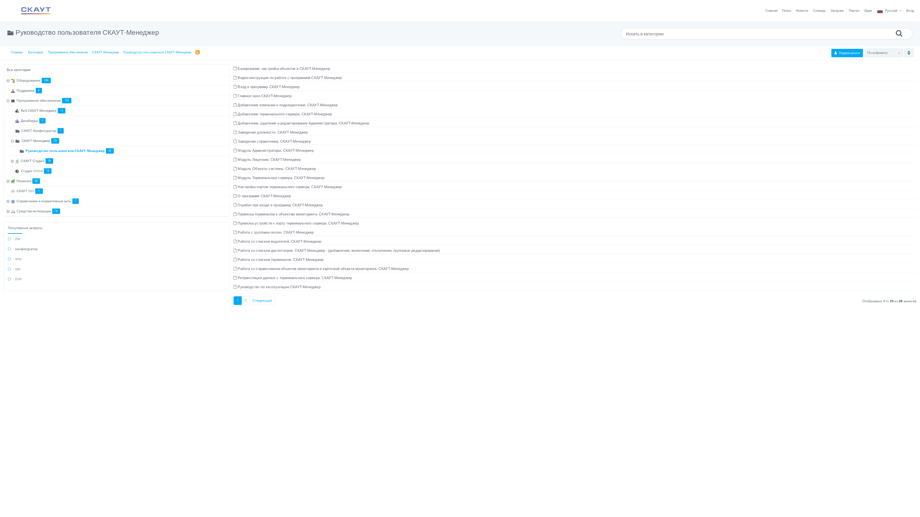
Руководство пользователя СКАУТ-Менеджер (157, 52)
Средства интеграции (37, 211)
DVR (18, 279)
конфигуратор (26, 249)
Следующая (262, 300)
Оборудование (32, 80)
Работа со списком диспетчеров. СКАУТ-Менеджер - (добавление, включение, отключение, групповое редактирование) (338, 250)
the (17, 239)
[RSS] (197, 52)
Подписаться (849, 53)
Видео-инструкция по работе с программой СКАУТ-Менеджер (289, 78)
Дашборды (32, 121)
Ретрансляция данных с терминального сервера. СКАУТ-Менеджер (294, 278)
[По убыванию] (909, 53)
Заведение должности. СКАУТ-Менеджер (272, 132)
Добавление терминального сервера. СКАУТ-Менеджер (284, 114)
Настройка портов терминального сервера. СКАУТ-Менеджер (289, 187)
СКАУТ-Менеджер (105, 52)
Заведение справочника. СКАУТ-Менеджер (274, 141)
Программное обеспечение (68, 52)
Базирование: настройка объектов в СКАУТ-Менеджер (283, 69)
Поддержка (28, 90)
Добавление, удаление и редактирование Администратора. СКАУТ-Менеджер (303, 123)
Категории (35, 52)
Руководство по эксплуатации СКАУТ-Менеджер (279, 287)
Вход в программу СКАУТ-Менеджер (268, 87)
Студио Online (35, 171)
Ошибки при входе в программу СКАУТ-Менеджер (280, 205)
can (18, 269)
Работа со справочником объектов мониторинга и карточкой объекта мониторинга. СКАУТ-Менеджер (323, 269)
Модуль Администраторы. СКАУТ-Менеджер (275, 150)
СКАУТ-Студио (36, 161)
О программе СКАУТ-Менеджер (264, 196)
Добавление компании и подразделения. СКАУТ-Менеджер (287, 105)
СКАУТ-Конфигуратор (41, 131)
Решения (27, 181)
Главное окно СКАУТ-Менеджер (264, 96)
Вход (910, 10)
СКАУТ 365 (28, 191)
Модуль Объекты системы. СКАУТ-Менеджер (276, 169)
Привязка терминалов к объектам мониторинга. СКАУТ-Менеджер (293, 214)
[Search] (899, 33)
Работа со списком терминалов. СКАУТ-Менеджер (280, 260)
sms (18, 259)
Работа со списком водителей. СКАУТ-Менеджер (279, 241)
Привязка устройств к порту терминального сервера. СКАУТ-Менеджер (298, 223)
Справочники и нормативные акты (46, 201)
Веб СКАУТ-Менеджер (42, 110)
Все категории (19, 70)
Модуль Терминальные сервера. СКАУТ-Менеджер (280, 178)
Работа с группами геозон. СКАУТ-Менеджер (275, 232)
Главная (17, 52)
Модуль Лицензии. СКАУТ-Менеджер (269, 159)
